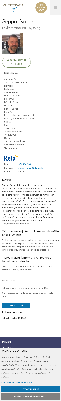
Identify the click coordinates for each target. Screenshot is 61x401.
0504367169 (24, 164)
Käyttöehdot (8, 347)
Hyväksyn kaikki (30, 389)
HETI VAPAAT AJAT (41, 7)
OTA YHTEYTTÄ (16, 305)
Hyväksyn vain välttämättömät (30, 396)
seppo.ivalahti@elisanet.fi (31, 167)
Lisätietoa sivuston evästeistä (16, 382)
